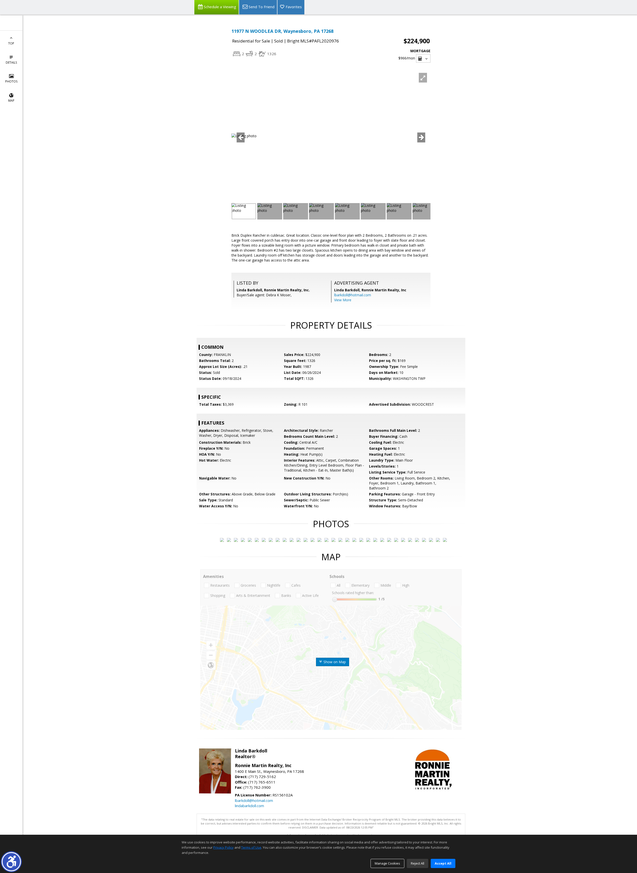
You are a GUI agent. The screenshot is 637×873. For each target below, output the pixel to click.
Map (11, 100)
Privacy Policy (223, 847)
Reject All (417, 863)
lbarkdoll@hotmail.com (352, 295)
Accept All (443, 863)
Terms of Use (251, 847)
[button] (11, 861)
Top (11, 43)
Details (11, 62)
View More (342, 300)
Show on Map (334, 661)
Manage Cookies (387, 863)
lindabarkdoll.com (249, 805)
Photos (11, 81)
